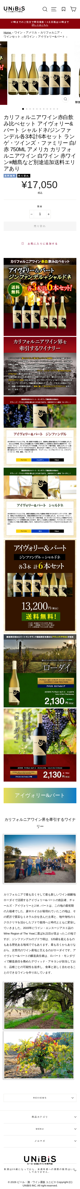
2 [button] (27, 109)
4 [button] (34, 109)
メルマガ (40, 1141)
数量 (40, 206)
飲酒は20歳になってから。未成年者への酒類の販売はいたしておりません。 (40, 1170)
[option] (40, 24)
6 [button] (41, 109)
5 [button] (37, 109)
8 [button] (48, 109)
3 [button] (30, 109)
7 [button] (44, 109)
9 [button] (51, 109)
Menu (40, 1129)
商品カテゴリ (40, 1117)
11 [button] (58, 109)
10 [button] (54, 109)
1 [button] (23, 109)
